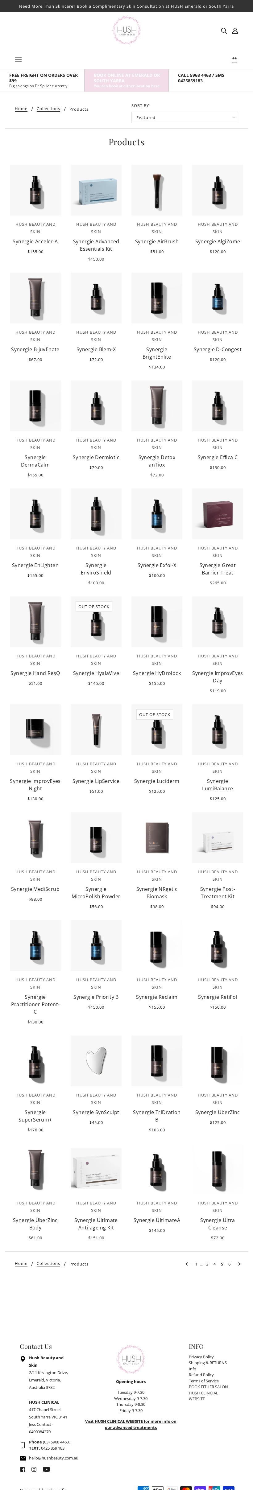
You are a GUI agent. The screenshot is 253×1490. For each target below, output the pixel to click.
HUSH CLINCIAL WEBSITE (203, 1396)
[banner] (126, 29)
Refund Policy (201, 1374)
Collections (48, 109)
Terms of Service (204, 1381)
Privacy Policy (201, 1357)
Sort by (140, 105)
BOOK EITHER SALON (208, 1386)
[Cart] (235, 60)
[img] (224, 30)
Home (21, 109)
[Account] (235, 30)
